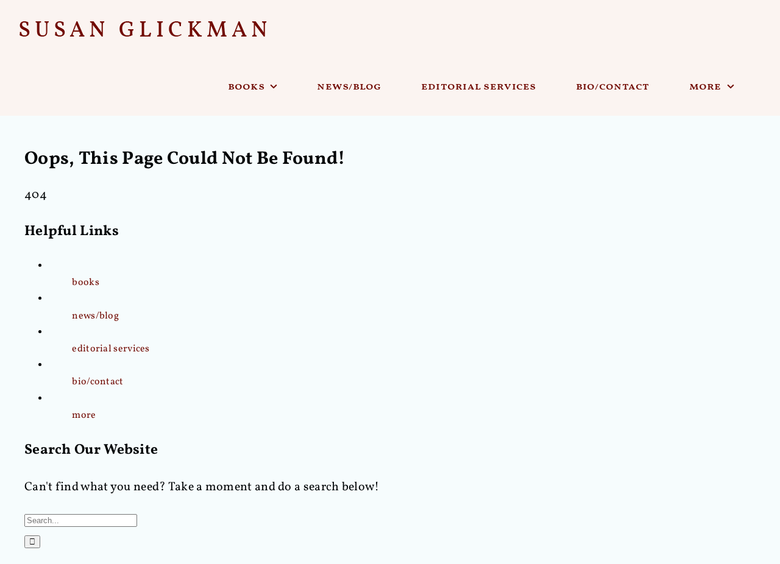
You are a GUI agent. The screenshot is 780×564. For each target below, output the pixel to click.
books (85, 282)
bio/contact (97, 382)
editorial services (110, 349)
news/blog (95, 316)
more (84, 415)
